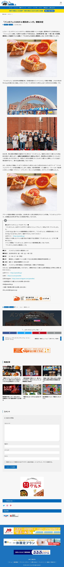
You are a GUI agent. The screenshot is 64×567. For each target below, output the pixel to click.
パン (17, 307)
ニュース (10, 24)
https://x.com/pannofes (14, 276)
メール (6, 450)
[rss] (35, 559)
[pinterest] (33, 559)
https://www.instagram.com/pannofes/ (23, 278)
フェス (21, 307)
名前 (6, 444)
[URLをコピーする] (54, 333)
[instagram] (31, 559)
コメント (7, 423)
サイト (6, 456)
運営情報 (16, 562)
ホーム (10, 562)
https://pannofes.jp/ (19, 236)
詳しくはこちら (49, 11)
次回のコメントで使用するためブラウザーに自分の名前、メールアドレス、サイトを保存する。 (29, 462)
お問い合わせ (34, 562)
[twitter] (29, 559)
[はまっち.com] (9, 3)
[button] (10, 333)
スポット (6, 24)
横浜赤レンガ (26, 307)
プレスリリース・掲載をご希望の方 (47, 562)
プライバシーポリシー (24, 562)
